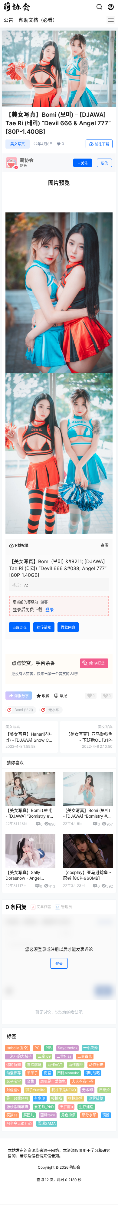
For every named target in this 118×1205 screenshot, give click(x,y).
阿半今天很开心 (19, 1123)
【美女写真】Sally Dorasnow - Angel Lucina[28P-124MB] (24, 878)
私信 (104, 163)
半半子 (32, 1073)
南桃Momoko (68, 1073)
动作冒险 (75, 1064)
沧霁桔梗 (96, 1098)
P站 (49, 1048)
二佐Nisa (64, 1056)
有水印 (39, 1098)
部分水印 (89, 1115)
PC (37, 1048)
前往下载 (102, 144)
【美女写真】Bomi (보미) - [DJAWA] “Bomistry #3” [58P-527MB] (87, 816)
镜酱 (106, 1115)
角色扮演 (68, 1115)
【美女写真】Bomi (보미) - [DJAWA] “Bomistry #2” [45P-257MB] (29, 816)
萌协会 (74, 1167)
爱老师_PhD (44, 1106)
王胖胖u (66, 1106)
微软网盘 (68, 627)
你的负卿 (13, 1064)
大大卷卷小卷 (82, 1081)
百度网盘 (19, 627)
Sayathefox (67, 1048)
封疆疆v (12, 1090)
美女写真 (17, 144)
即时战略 (92, 1073)
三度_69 (44, 1056)
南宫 (47, 1073)
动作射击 (96, 1064)
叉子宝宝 (13, 1081)
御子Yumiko (35, 1090)
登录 (49, 609)
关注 (84, 163)
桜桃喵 (56, 1098)
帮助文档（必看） (38, 20)
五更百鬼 (84, 1056)
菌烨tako (47, 1115)
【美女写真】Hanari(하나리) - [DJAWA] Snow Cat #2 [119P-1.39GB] (29, 739)
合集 (30, 1081)
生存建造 (86, 1106)
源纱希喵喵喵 (17, 1106)
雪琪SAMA (47, 1123)
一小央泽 (90, 1048)
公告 (8, 20)
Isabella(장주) (17, 1048)
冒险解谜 (34, 1064)
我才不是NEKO (63, 1090)
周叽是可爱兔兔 (53, 1081)
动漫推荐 (13, 1073)
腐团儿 (28, 1115)
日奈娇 (104, 1090)
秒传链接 (44, 627)
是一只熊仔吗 (17, 1098)
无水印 (87, 1090)
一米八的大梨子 (19, 1056)
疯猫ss (11, 1115)
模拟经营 (75, 1098)
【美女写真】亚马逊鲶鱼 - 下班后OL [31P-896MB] (89, 739)
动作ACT (55, 1064)
